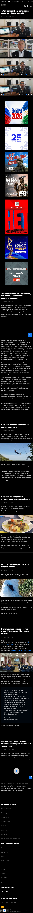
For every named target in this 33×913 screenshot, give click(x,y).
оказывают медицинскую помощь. (21, 650)
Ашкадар (3, 865)
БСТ (9, 1)
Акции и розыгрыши (7, 813)
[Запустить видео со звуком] (16, 771)
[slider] (10, 74)
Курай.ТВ (4, 878)
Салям (3, 873)
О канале (4, 826)
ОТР (2, 882)
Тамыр (3, 869)
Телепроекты (5, 817)
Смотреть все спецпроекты (9, 902)
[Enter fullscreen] (31, 910)
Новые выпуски (6, 808)
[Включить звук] (30, 335)
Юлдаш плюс (5, 860)
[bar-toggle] (31, 6)
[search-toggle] (27, 6)
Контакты (4, 834)
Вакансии (4, 830)
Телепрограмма (6, 821)
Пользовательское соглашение (10, 838)
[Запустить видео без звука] (30, 777)
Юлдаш (22, 1)
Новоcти (3, 1)
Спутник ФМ (15, 1)
